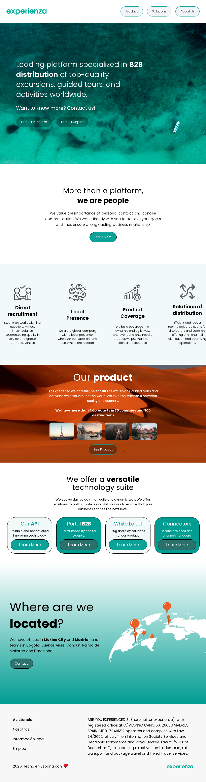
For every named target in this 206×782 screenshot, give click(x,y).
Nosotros (21, 729)
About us (187, 11)
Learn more (103, 237)
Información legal (28, 738)
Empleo (19, 748)
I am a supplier (72, 122)
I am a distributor (34, 122)
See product (103, 449)
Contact (21, 663)
